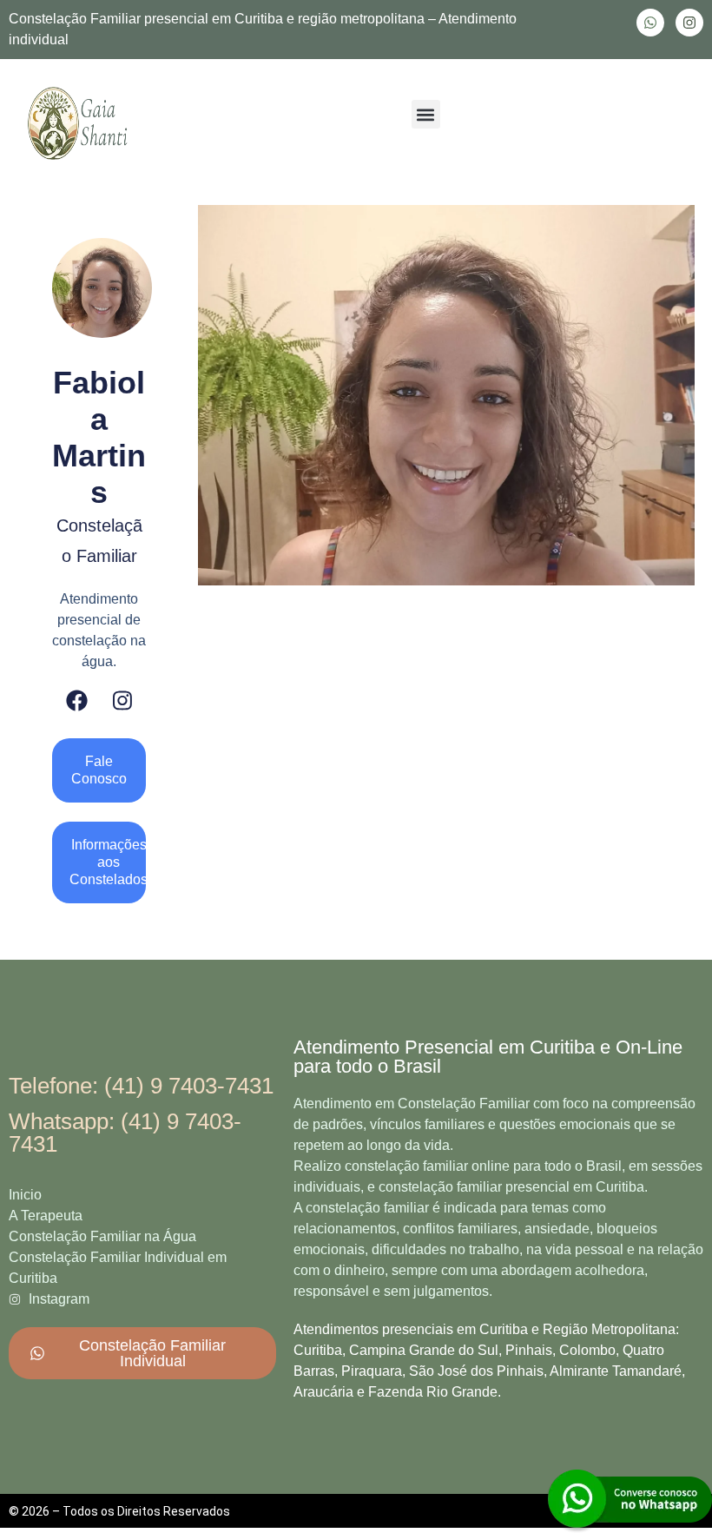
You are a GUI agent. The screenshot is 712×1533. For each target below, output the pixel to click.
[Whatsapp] (650, 22)
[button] (426, 114)
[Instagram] (689, 22)
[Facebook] (77, 700)
